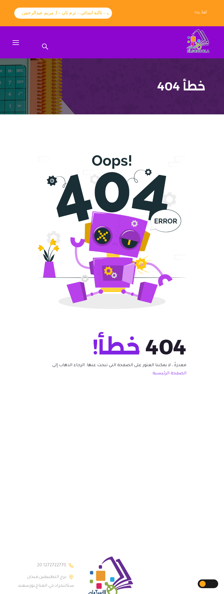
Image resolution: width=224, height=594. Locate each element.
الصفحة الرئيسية (169, 373)
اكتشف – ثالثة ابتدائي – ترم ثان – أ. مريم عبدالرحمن (67, 12)
